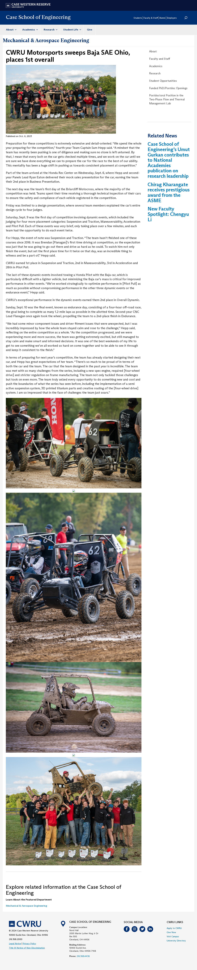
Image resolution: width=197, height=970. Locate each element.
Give (89, 29)
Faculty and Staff (159, 58)
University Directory (176, 940)
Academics (29, 29)
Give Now (171, 932)
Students (138, 17)
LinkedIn (150, 929)
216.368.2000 (15, 939)
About (10, 29)
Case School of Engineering (38, 17)
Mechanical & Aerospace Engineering (46, 40)
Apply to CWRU (174, 928)
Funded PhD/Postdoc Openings (168, 88)
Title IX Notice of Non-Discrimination (27, 947)
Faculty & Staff (150, 17)
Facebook (127, 929)
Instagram (135, 929)
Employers (172, 17)
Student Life (71, 29)
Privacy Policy (29, 943)
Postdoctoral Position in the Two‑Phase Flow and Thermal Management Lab (167, 99)
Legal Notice (15, 943)
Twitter (142, 929)
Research (49, 29)
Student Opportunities (163, 80)
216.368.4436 (83, 956)
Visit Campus (173, 936)
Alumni (162, 17)
